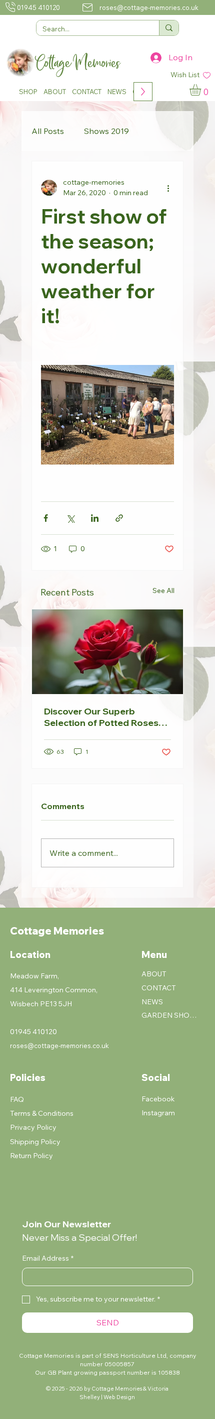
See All (163, 590)
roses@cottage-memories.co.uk (149, 7)
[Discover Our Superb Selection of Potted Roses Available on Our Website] (107, 651)
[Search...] (168, 27)
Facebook (158, 1098)
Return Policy (31, 1155)
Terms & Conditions (42, 1113)
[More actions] (168, 188)
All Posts (48, 131)
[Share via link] (119, 518)
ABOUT (154, 973)
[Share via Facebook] (45, 518)
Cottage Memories (57, 931)
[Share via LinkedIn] (95, 518)
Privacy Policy (33, 1127)
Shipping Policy (35, 1141)
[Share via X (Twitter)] (70, 518)
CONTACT (159, 987)
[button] (28, 91)
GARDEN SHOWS (171, 1015)
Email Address (48, 1258)
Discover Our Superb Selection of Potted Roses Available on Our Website (101, 717)
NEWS (152, 1001)
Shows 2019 (106, 131)
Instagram (158, 1112)
